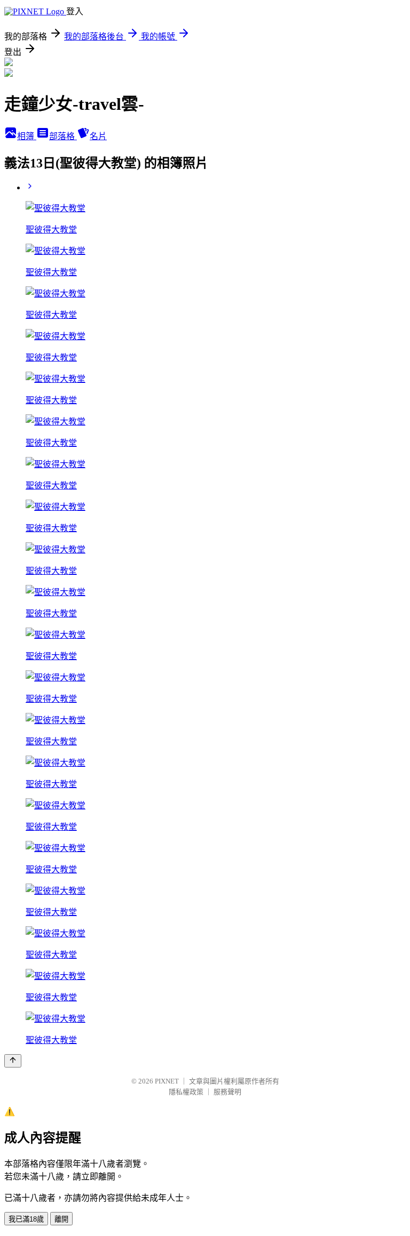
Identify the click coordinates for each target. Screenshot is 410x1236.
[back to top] (12, 1061)
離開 (61, 1219)
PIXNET (167, 1081)
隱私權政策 (186, 1092)
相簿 (26, 136)
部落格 (63, 136)
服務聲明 (227, 1092)
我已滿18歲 (26, 1219)
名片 (98, 136)
